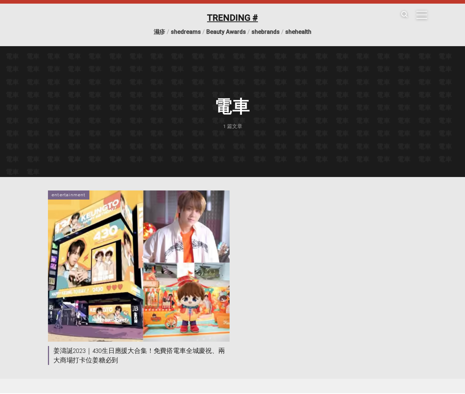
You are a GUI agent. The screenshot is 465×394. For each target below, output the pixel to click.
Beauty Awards (226, 31)
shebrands (265, 31)
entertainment (69, 194)
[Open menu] (421, 15)
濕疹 (159, 31)
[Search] (404, 15)
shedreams (186, 31)
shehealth (298, 31)
